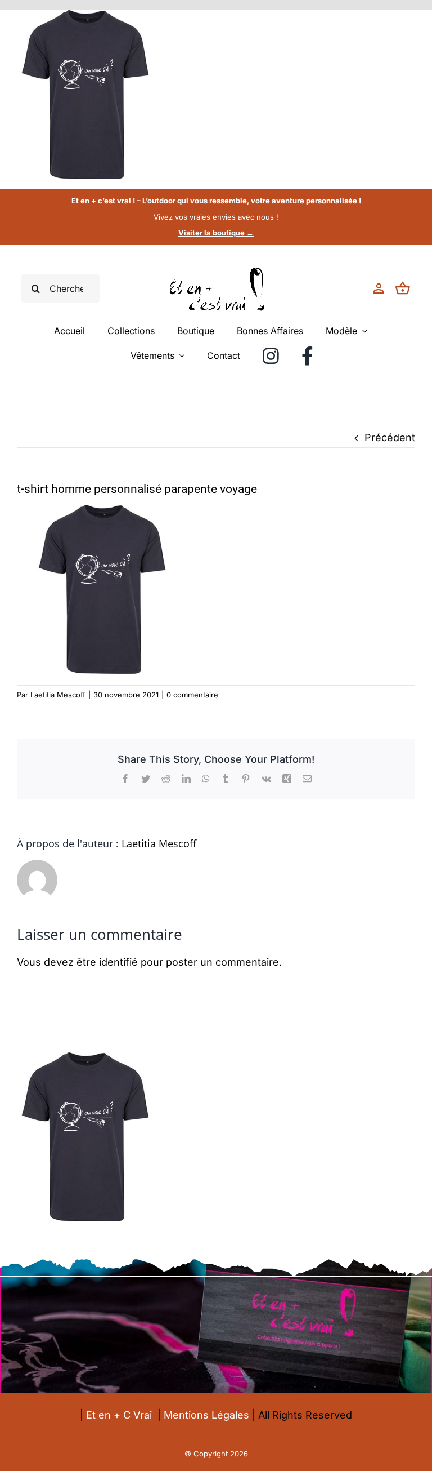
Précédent (389, 437)
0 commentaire (192, 694)
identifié (118, 962)
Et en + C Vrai (119, 1415)
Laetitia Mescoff (58, 694)
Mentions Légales (206, 1415)
